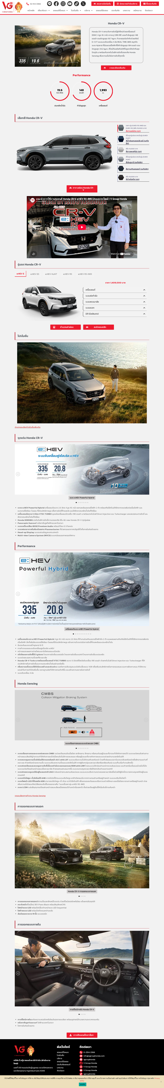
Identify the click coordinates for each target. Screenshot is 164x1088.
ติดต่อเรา (149, 10)
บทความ (126, 10)
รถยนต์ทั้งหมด (59, 10)
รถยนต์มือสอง (102, 10)
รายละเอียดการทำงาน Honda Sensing (30, 795)
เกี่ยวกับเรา (42, 10)
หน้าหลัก (30, 10)
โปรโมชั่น (75, 10)
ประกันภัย (115, 10)
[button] (116, 67)
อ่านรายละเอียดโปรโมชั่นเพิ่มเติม (27, 427)
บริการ (87, 10)
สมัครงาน (137, 10)
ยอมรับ (82, 1084)
